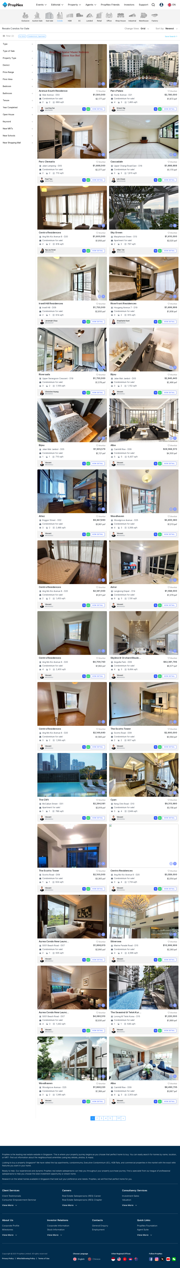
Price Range (8, 72)
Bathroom (7, 93)
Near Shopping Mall (12, 143)
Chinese (96, 1259)
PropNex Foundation (147, 1225)
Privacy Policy (8, 1259)
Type (5, 44)
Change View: (135, 28)
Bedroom (7, 86)
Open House (8, 114)
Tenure (6, 100)
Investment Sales (130, 1195)
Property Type (9, 58)
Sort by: (165, 28)
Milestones (7, 1229)
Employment (98, 1229)
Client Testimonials (11, 1195)
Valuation (126, 1199)
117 (118, 1118)
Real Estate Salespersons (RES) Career (81, 1195)
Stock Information (56, 1229)
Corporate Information (58, 1225)
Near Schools (9, 136)
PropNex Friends (110, 4)
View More (8, 1205)
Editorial (55, 4)
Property (73, 4)
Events (40, 4)
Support (143, 4)
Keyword (7, 121)
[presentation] (99, 84)
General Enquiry (100, 1225)
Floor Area (7, 79)
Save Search (170, 37)
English (81, 1259)
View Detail (97, 109)
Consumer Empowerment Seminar (19, 1199)
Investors (129, 4)
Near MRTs (8, 128)
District (6, 65)
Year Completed (10, 107)
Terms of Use (43, 1259)
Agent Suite (143, 1229)
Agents (89, 4)
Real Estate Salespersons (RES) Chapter (82, 1199)
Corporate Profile (10, 1225)
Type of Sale (9, 51)
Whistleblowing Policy (26, 1259)
